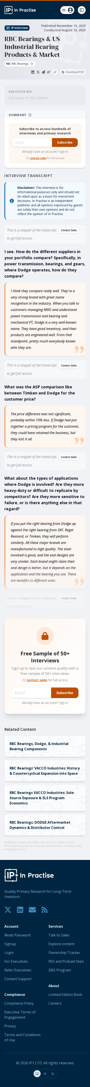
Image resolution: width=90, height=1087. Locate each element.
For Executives (16, 961)
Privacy (10, 1026)
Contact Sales (69, 230)
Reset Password (17, 935)
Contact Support (17, 978)
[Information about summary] (30, 115)
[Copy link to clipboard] (48, 72)
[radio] (37, 1073)
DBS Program (59, 970)
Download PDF (75, 72)
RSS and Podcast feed (65, 961)
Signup (10, 943)
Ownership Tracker (64, 952)
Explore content (61, 943)
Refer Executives (17, 970)
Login (9, 952)
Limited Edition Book (65, 994)
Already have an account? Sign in (45, 151)
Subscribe (65, 142)
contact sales (38, 158)
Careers (54, 1003)
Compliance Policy (19, 1003)
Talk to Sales (58, 935)
